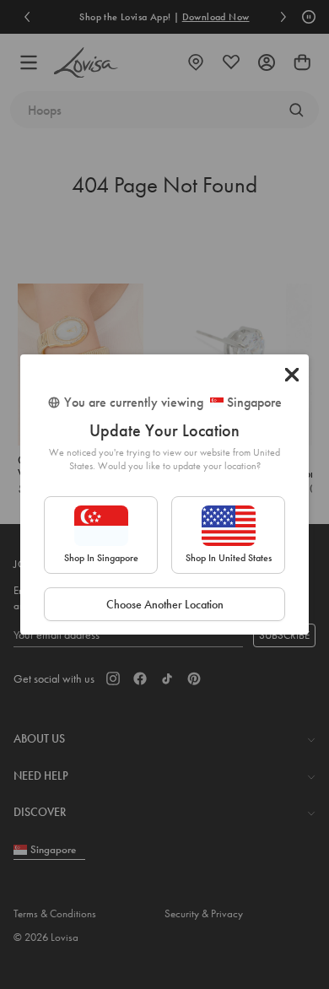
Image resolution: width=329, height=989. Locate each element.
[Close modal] (292, 374)
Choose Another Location (165, 604)
